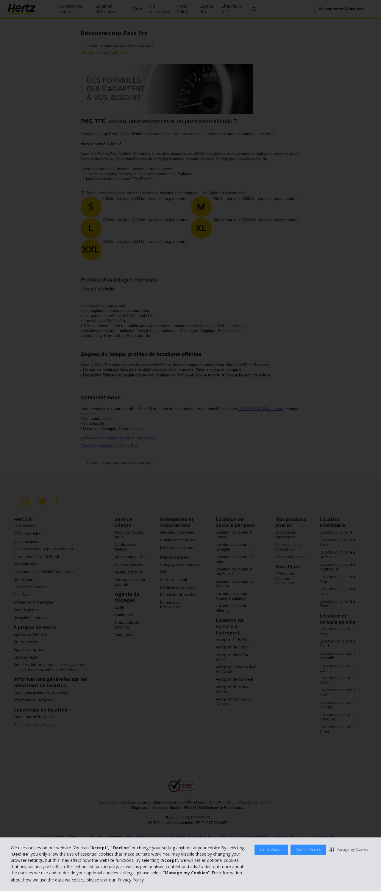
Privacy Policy (131, 880)
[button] (348, 849)
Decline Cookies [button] (308, 849)
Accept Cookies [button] (271, 849)
